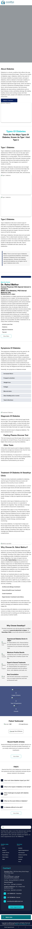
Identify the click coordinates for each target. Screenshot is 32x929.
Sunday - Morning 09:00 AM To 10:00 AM (14, 880)
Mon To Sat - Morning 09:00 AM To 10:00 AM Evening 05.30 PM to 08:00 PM (11, 876)
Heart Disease (21, 852)
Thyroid (4, 332)
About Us (4, 850)
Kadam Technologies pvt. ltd (22, 924)
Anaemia (20, 859)
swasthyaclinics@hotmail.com (15, 901)
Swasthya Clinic (7, 632)
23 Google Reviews (23, 724)
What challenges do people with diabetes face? (16, 794)
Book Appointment (16, 907)
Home (3, 848)
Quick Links (9, 917)
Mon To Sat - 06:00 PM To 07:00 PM (13, 890)
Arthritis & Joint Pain (22, 854)
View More (6, 336)
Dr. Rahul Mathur (11, 560)
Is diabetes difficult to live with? (13, 807)
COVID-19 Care (5, 852)
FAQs (3, 859)
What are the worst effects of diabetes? (15, 801)
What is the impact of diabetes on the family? (17, 787)
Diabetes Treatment (8, 100)
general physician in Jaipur (18, 630)
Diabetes (4, 327)
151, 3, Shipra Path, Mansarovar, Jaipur (14, 887)
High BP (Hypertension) (23, 850)
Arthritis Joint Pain (7, 324)
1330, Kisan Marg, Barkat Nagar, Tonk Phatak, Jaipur (16, 872)
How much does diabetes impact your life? (16, 780)
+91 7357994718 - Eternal (13, 897)
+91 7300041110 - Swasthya (14, 893)
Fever (19, 861)
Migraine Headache (7, 329)
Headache (20, 857)
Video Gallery (5, 857)
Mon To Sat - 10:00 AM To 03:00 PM (13, 884)
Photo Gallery (5, 854)
